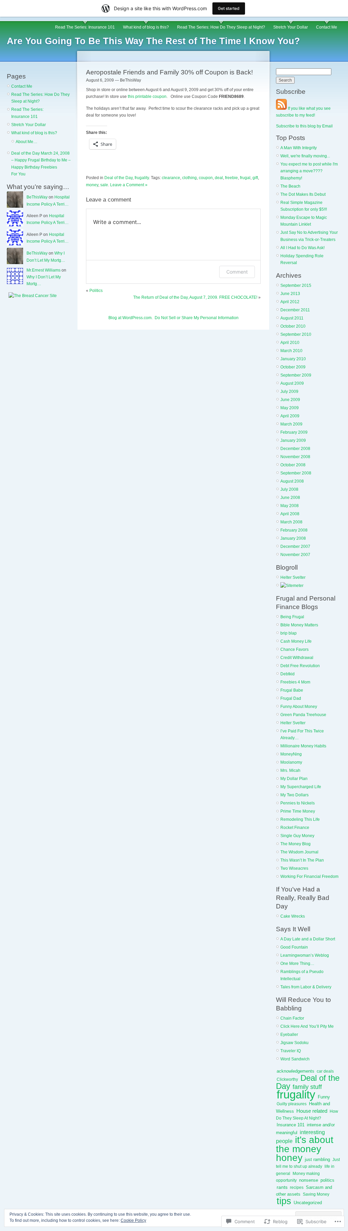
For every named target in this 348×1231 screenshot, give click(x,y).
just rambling (317, 1159)
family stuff (307, 1086)
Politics (96, 290)
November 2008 (295, 456)
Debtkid (287, 674)
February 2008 (294, 530)
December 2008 (295, 448)
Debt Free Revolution (300, 665)
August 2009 (292, 383)
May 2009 (289, 407)
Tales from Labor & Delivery (305, 987)
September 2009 (295, 375)
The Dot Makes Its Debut (303, 194)
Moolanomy (291, 762)
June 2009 (290, 399)
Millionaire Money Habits (303, 746)
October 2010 (293, 326)
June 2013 (290, 293)
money (92, 185)
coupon (206, 177)
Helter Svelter (293, 577)
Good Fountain (294, 947)
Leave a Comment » (128, 185)
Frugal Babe (291, 690)
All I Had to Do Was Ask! (302, 247)
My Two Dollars (294, 795)
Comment (237, 272)
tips (284, 1201)
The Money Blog (295, 844)
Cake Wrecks (292, 916)
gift (255, 177)
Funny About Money (298, 706)
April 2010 (289, 342)
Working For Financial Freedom (309, 876)
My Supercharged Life (300, 786)
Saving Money (316, 1194)
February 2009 (294, 432)
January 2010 (293, 359)
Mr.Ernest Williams (43, 270)
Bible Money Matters (299, 625)
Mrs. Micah (290, 770)
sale (104, 185)
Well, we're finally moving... (305, 156)
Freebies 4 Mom (295, 682)
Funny (324, 1096)
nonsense (308, 1180)
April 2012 (289, 301)
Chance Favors (294, 649)
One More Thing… (297, 963)
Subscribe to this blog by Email (304, 126)
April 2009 (289, 416)
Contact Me (326, 27)
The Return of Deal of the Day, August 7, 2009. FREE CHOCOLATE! (195, 297)
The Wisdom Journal (299, 852)
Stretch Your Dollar (290, 27)
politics (327, 1180)
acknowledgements (295, 1071)
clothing (189, 177)
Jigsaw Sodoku (294, 1042)
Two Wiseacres (294, 868)
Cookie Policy (133, 1220)
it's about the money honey (304, 1148)
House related (311, 1111)
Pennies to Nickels (297, 803)
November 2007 (295, 554)
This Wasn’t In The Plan (302, 860)
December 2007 (295, 546)
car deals (325, 1071)
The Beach (290, 186)
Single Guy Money (297, 835)
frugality (142, 177)
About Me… (26, 141)
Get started (229, 8)
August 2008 (292, 481)
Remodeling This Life (300, 819)
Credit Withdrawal (296, 657)
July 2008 (289, 489)
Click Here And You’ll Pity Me (307, 1026)
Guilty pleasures (292, 1104)
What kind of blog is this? (146, 27)
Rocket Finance (294, 827)
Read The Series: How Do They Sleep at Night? (221, 27)
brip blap (288, 633)
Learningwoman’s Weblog (304, 955)
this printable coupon (147, 96)
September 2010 (295, 334)
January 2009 (293, 440)
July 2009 (289, 391)
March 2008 (291, 522)
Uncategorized (308, 1202)
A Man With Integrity (298, 147)
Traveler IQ (290, 1050)
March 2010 (291, 350)
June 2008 (290, 497)
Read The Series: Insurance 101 (85, 27)
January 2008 (293, 538)
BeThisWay (37, 197)
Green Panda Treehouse (303, 714)
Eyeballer (289, 1034)
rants (282, 1187)
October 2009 (293, 367)
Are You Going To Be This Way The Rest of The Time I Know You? (153, 41)
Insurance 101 (290, 1125)
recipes (296, 1187)
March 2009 (291, 424)
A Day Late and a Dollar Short (307, 939)
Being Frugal (292, 616)
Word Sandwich (295, 1059)
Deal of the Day (118, 177)
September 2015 (295, 285)
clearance (171, 177)
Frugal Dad (290, 698)
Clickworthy (287, 1079)
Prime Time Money (297, 811)
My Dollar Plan (294, 778)
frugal (245, 177)
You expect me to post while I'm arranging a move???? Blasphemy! (309, 171)
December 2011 (295, 310)
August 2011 (291, 318)
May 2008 (289, 505)
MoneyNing (291, 754)
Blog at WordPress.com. (130, 317)
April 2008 (289, 514)
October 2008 (293, 465)
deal (219, 177)
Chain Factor (292, 1018)
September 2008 (295, 473)
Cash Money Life (296, 641)
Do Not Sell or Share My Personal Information (197, 317)
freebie (231, 177)
